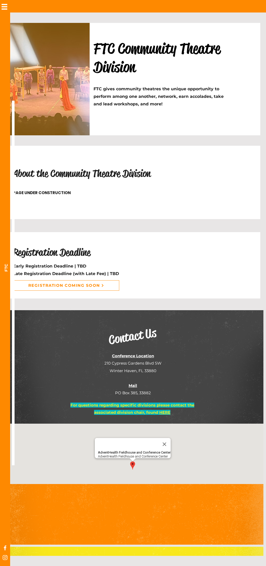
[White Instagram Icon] (5, 557)
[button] (4, 7)
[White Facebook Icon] (5, 548)
